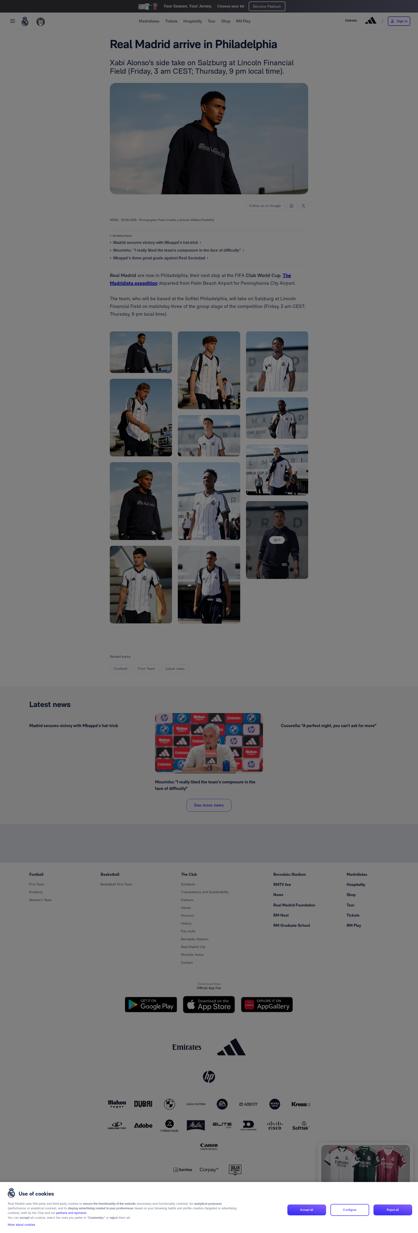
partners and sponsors (71, 1213)
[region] (209, 1207)
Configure (349, 1209)
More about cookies (21, 1225)
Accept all (306, 1209)
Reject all (393, 1209)
